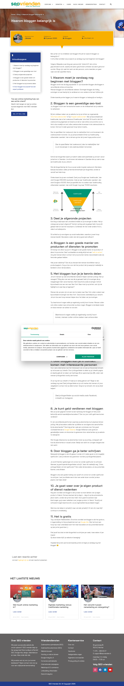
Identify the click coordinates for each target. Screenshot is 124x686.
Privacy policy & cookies (76, 661)
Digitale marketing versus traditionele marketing (59, 606)
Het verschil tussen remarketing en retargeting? (96, 606)
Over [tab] (89, 334)
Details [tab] (62, 334)
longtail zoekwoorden (78, 117)
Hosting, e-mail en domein (49, 654)
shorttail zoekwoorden (58, 117)
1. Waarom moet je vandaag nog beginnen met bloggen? (26, 67)
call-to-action (97, 252)
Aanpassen (60, 356)
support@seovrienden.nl (103, 653)
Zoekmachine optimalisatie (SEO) (52, 645)
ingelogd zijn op (23, 560)
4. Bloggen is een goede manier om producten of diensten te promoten (24, 79)
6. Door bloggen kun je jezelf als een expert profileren (24, 88)
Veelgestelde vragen (75, 654)
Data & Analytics (46, 674)
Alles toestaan (88, 356)
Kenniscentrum (91, 4)
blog (85, 38)
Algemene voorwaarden (76, 658)
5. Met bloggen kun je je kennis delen (24, 83)
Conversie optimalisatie (49, 661)
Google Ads (85, 522)
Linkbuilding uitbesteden (49, 671)
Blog (19, 14)
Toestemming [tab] (34, 334)
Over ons (48, 4)
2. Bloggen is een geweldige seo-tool (24, 71)
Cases (69, 4)
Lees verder (17, 612)
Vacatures (71, 651)
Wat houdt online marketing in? (25, 606)
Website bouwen (46, 651)
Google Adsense (69, 430)
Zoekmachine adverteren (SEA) (51, 648)
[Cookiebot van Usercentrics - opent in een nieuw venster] (93, 328)
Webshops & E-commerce (49, 667)
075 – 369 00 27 (100, 651)
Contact (102, 4)
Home (13, 14)
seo (93, 38)
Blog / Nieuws (78, 4)
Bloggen (68, 38)
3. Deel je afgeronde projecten (22, 74)
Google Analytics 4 (47, 658)
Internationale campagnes (50, 664)
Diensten (59, 4)
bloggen (89, 38)
